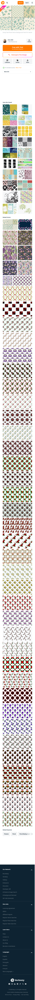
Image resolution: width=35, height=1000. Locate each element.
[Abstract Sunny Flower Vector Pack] (10, 163)
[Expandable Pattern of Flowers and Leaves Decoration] (12, 424)
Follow (29, 41)
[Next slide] (28, 978)
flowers (6, 978)
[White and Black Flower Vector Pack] (10, 217)
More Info (6, 71)
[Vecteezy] (2, 2)
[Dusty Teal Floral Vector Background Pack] (10, 323)
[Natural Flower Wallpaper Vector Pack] (10, 250)
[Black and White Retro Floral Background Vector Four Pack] (10, 152)
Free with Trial (17, 48)
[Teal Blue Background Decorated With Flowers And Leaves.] (10, 334)
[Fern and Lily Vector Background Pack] (10, 119)
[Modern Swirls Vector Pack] (11, 283)
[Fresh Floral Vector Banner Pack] (10, 228)
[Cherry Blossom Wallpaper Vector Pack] (10, 141)
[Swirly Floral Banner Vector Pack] (22, 295)
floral (14, 978)
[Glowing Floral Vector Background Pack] (10, 195)
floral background (24, 978)
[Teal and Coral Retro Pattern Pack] (10, 271)
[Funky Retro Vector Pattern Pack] (10, 239)
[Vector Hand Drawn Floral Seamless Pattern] (9, 296)
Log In (27, 2)
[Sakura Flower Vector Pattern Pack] (10, 260)
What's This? (18, 67)
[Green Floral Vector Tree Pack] (10, 307)
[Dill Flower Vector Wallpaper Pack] (10, 174)
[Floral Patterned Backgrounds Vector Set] (10, 184)
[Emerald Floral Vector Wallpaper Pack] (10, 109)
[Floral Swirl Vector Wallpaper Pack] (10, 130)
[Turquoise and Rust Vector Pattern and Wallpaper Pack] (10, 206)
